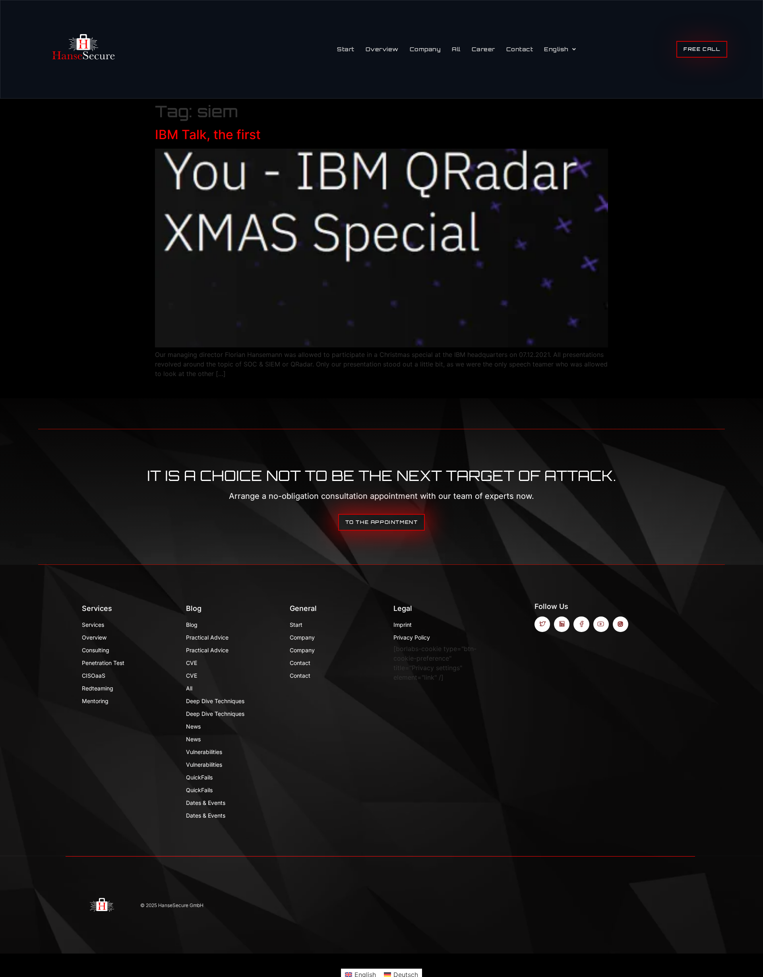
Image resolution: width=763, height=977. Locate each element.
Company (425, 49)
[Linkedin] (561, 624)
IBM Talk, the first (208, 134)
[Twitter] (542, 624)
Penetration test (103, 662)
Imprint (402, 624)
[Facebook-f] (581, 624)
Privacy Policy (411, 637)
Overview (382, 49)
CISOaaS (93, 675)
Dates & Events (205, 802)
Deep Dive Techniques (215, 701)
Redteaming (97, 688)
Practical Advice (207, 637)
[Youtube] (601, 624)
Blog (193, 608)
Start (345, 49)
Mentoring (95, 701)
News (193, 726)
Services (97, 608)
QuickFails (199, 777)
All (456, 49)
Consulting (95, 650)
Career (483, 49)
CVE (191, 662)
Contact (519, 49)
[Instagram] (620, 624)
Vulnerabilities (204, 751)
